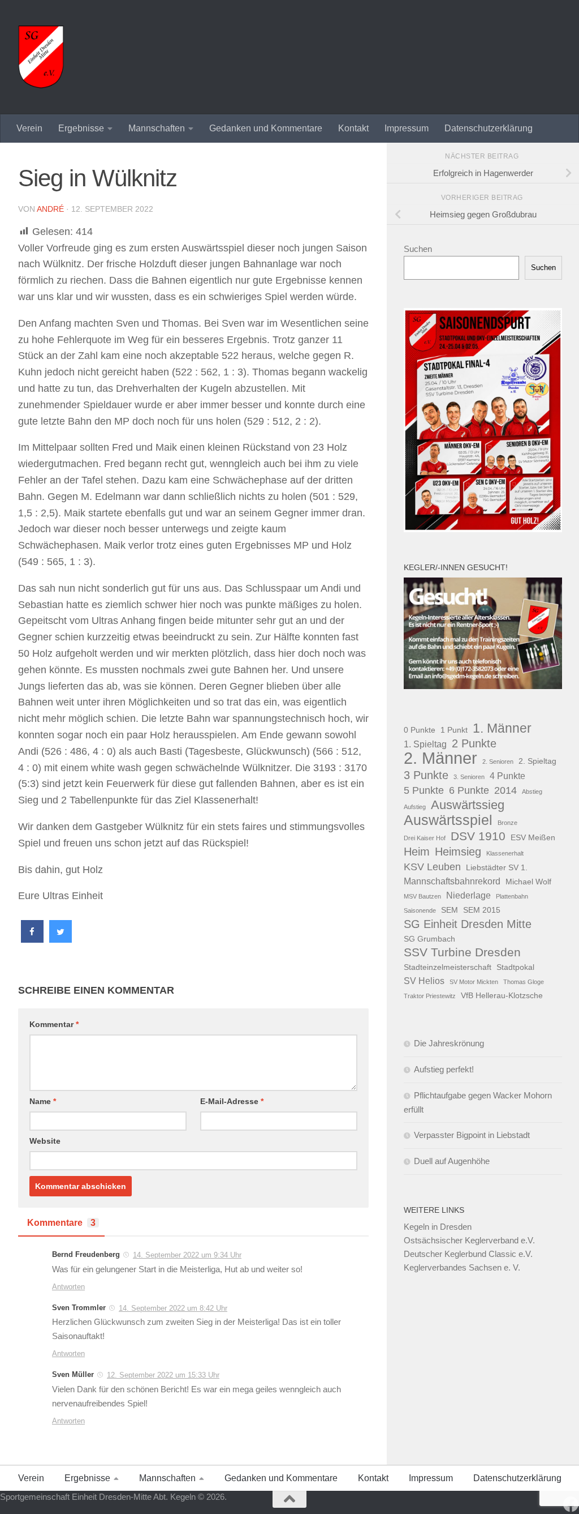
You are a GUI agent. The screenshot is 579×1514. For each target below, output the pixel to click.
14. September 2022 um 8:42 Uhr (173, 1308)
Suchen (418, 249)
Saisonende (420, 910)
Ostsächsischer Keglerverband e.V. (469, 1240)
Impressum (406, 128)
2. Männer (440, 758)
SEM (449, 909)
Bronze (507, 822)
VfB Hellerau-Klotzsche (502, 995)
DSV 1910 (478, 835)
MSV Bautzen (422, 896)
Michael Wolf (528, 881)
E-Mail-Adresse (231, 1101)
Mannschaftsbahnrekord (452, 881)
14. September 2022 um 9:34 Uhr (187, 1255)
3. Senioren (469, 776)
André (50, 208)
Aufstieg (415, 806)
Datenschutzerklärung (488, 128)
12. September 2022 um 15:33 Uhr (163, 1375)
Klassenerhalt (505, 853)
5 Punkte (424, 790)
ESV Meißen (533, 837)
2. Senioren (497, 761)
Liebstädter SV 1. (497, 867)
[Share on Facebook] (32, 939)
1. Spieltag (425, 744)
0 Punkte (419, 729)
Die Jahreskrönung (449, 1043)
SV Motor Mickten (474, 981)
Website (45, 1140)
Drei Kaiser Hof (425, 838)
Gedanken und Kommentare (265, 128)
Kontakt (353, 128)
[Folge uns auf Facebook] (571, 1504)
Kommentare (61, 1223)
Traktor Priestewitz (430, 996)
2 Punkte (474, 743)
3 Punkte (426, 775)
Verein (29, 128)
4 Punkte (507, 776)
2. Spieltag (537, 760)
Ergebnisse (81, 128)
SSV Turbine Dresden (462, 952)
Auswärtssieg (467, 805)
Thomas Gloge (523, 981)
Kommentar (54, 1024)
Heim (417, 851)
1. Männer (502, 728)
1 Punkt (454, 729)
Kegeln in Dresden (438, 1226)
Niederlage (468, 895)
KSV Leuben (432, 867)
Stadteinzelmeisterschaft (447, 967)
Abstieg (532, 791)
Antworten (68, 1286)
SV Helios (424, 981)
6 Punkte (469, 790)
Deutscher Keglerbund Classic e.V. (468, 1254)
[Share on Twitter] (60, 939)
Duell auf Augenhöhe (452, 1161)
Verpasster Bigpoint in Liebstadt (472, 1135)
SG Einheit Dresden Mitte (468, 924)
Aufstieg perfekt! (444, 1069)
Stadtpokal (515, 967)
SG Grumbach (429, 938)
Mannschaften (156, 128)
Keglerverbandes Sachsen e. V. (462, 1267)
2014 (505, 790)
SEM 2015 (481, 909)
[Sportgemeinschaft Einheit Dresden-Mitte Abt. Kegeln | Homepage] (41, 57)
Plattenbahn (512, 896)
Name (42, 1101)
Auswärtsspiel (448, 820)
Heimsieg (458, 851)
